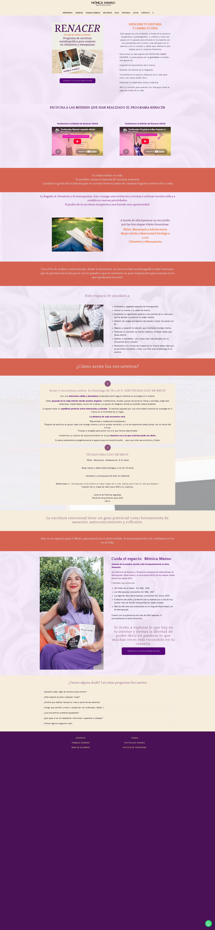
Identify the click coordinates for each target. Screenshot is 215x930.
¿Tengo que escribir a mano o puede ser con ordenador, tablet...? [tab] (74, 707)
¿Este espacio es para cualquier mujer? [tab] (62, 697)
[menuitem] (67, 13)
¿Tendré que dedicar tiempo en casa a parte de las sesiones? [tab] (72, 702)
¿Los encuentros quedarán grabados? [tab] (61, 713)
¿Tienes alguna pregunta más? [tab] (58, 723)
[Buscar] (152, 13)
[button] (208, 923)
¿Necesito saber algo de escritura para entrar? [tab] (65, 692)
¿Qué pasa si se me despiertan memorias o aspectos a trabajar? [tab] (73, 718)
